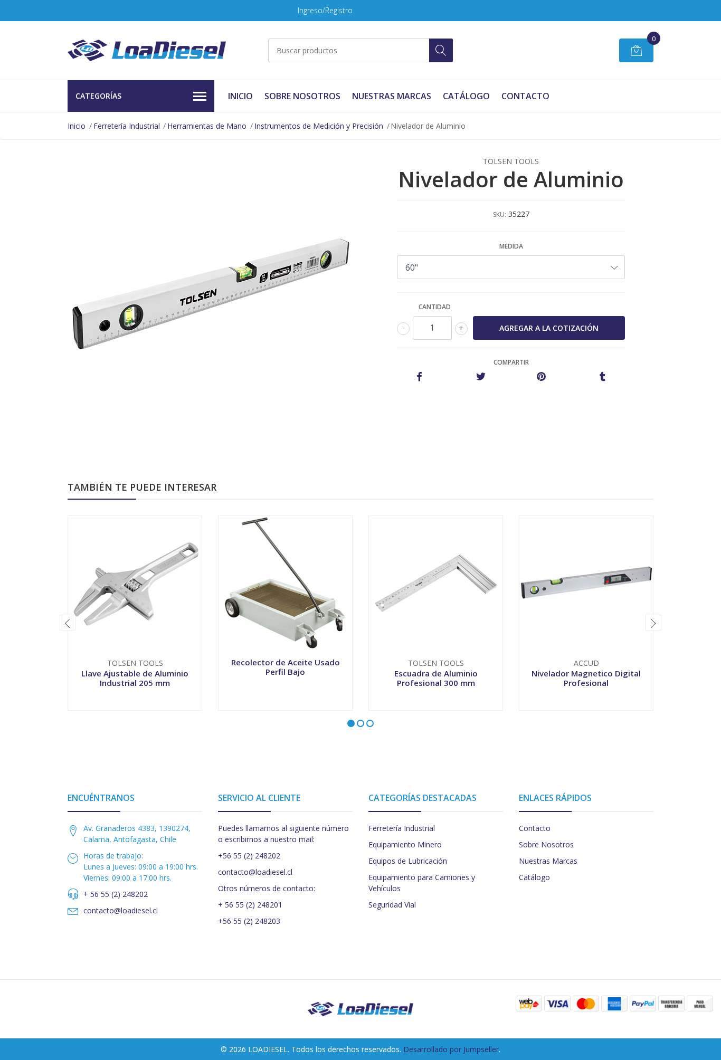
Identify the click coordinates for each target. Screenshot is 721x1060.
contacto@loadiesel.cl (120, 910)
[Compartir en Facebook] (419, 377)
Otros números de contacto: (266, 888)
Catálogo (466, 96)
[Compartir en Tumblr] (602, 377)
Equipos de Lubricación (407, 861)
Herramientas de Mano (206, 126)
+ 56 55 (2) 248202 (115, 894)
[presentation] (67, 623)
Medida (511, 246)
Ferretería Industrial (126, 126)
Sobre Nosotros (302, 96)
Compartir (511, 362)
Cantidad (435, 306)
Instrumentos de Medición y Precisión (318, 126)
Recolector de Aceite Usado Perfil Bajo (285, 667)
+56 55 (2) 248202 (249, 856)
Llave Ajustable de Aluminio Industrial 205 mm (134, 678)
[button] (351, 723)
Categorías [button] (98, 96)
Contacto (525, 96)
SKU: (499, 214)
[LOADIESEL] (147, 50)
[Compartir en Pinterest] (541, 377)
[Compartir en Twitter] (480, 377)
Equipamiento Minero (405, 844)
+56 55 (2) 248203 (249, 921)
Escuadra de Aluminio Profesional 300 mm (436, 678)
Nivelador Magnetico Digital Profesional (586, 678)
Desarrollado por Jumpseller (451, 1049)
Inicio (240, 96)
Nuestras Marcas (391, 96)
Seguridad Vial (392, 905)
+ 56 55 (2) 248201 (250, 905)
